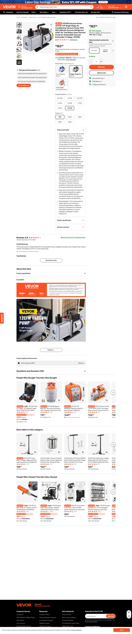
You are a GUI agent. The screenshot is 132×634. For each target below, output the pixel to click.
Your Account (20, 623)
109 (31, 240)
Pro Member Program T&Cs (70, 623)
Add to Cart (101, 73)
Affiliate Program (44, 623)
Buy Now (101, 67)
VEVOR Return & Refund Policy (25, 617)
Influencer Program (45, 626)
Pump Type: (59, 63)
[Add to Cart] (35, 400)
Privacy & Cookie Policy (91, 621)
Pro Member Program (46, 620)
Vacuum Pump (32, 17)
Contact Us (20, 614)
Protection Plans (44, 614)
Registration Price (67, 626)
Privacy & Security (67, 620)
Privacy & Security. (77, 630)
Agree (122, 630)
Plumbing (24, 17)
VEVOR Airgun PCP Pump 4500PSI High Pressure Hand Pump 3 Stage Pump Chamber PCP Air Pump (75, 460)
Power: (57, 113)
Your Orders (20, 620)
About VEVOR (66, 614)
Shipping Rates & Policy (23, 626)
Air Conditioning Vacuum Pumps (46, 17)
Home (18, 17)
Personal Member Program (47, 617)
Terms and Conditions (69, 617)
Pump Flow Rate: (60, 94)
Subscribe (110, 616)
